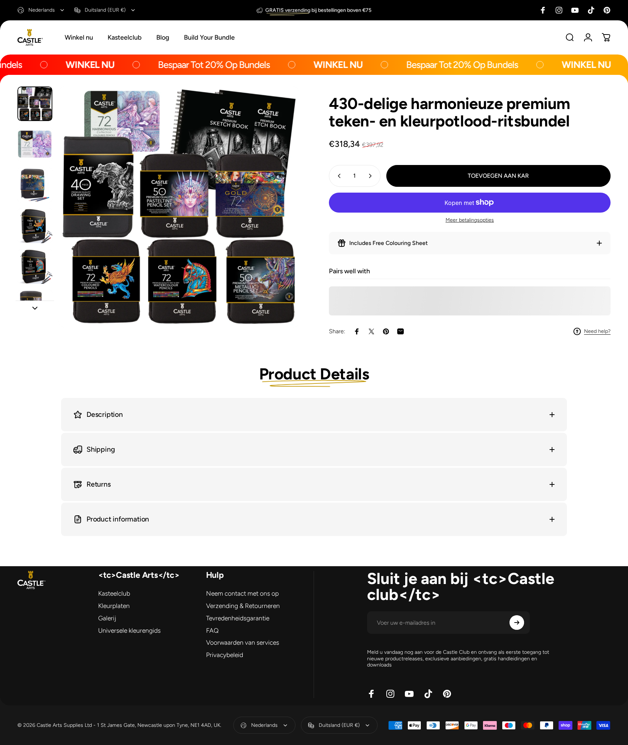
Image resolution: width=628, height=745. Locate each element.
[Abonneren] (517, 622)
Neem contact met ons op (242, 593)
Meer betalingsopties (470, 220)
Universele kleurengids (129, 630)
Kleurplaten (114, 605)
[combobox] (41, 10)
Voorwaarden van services (242, 642)
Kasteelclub (114, 593)
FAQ (212, 630)
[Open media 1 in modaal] (178, 206)
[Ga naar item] (34, 103)
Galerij (107, 618)
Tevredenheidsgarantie (237, 618)
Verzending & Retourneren (243, 605)
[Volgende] (280, 223)
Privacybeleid (224, 655)
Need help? (597, 331)
